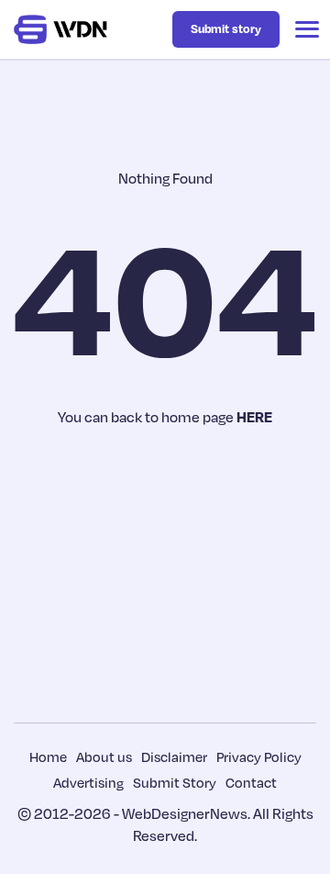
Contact (251, 782)
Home (48, 756)
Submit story (226, 28)
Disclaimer (174, 756)
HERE (254, 417)
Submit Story (174, 782)
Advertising (88, 782)
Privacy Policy (259, 756)
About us (104, 756)
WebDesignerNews (185, 813)
